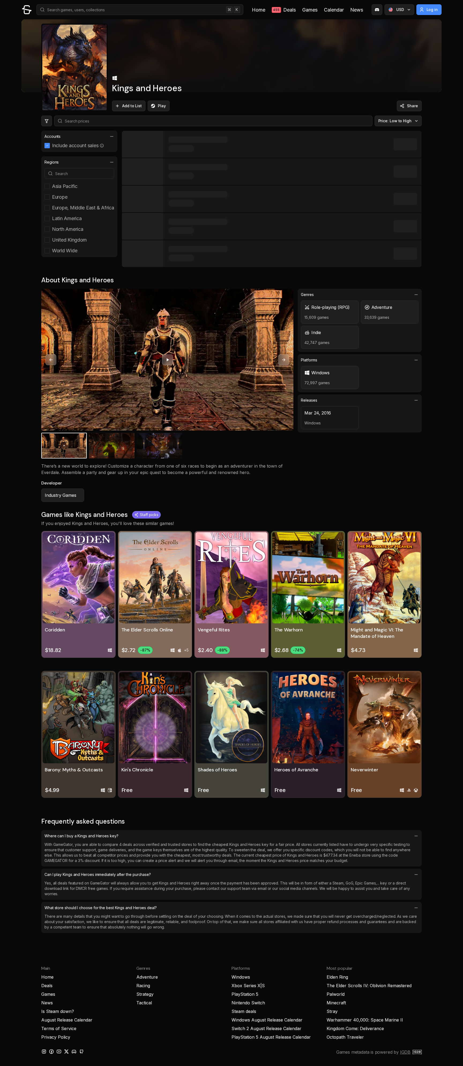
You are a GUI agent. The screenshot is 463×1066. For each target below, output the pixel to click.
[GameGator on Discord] (377, 9)
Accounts (52, 136)
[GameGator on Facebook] (51, 1051)
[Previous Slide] (51, 359)
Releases (309, 400)
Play (162, 105)
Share (412, 105)
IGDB (405, 1052)
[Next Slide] (283, 359)
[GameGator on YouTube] (59, 1051)
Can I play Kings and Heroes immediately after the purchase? (97, 874)
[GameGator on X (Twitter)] (66, 1051)
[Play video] (167, 359)
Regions (51, 162)
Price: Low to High (395, 121)
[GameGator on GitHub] (81, 1051)
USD (400, 9)
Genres (307, 294)
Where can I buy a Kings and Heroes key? (81, 836)
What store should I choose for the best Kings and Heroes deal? (100, 907)
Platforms (309, 360)
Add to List (132, 105)
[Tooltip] (101, 145)
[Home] (26, 9)
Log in (432, 9)
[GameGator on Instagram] (44, 1051)
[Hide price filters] (46, 121)
